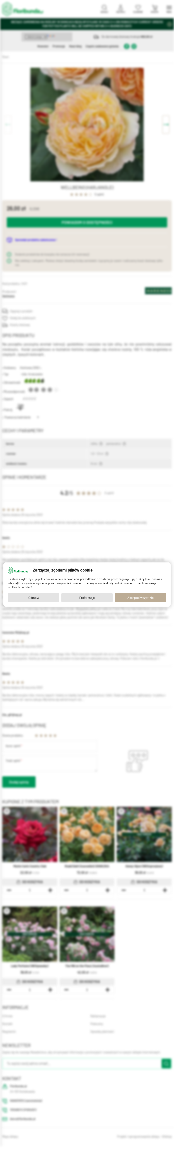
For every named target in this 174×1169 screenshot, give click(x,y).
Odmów (33, 597)
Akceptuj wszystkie (140, 597)
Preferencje (87, 597)
